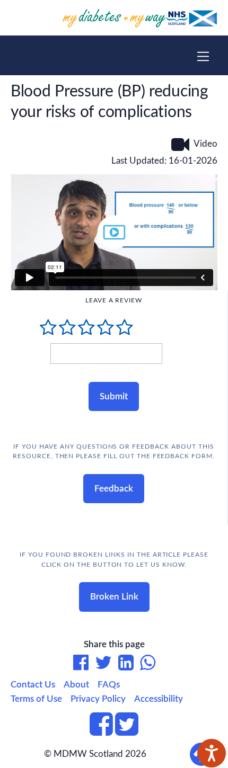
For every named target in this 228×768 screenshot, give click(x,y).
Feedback (113, 488)
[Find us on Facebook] (101, 730)
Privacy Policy (98, 698)
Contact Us (33, 684)
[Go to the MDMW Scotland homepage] (114, 17)
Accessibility (158, 698)
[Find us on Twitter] (126, 730)
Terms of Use (36, 698)
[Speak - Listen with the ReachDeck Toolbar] (211, 753)
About (76, 684)
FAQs (109, 684)
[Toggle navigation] (203, 56)
